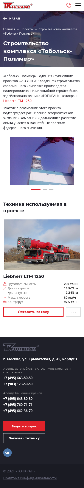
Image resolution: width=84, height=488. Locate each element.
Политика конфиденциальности (30, 478)
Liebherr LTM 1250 (17, 100)
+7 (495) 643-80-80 (18, 377)
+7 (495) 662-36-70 (18, 410)
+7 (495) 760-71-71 (18, 404)
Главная (9, 29)
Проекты (26, 29)
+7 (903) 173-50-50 (18, 384)
